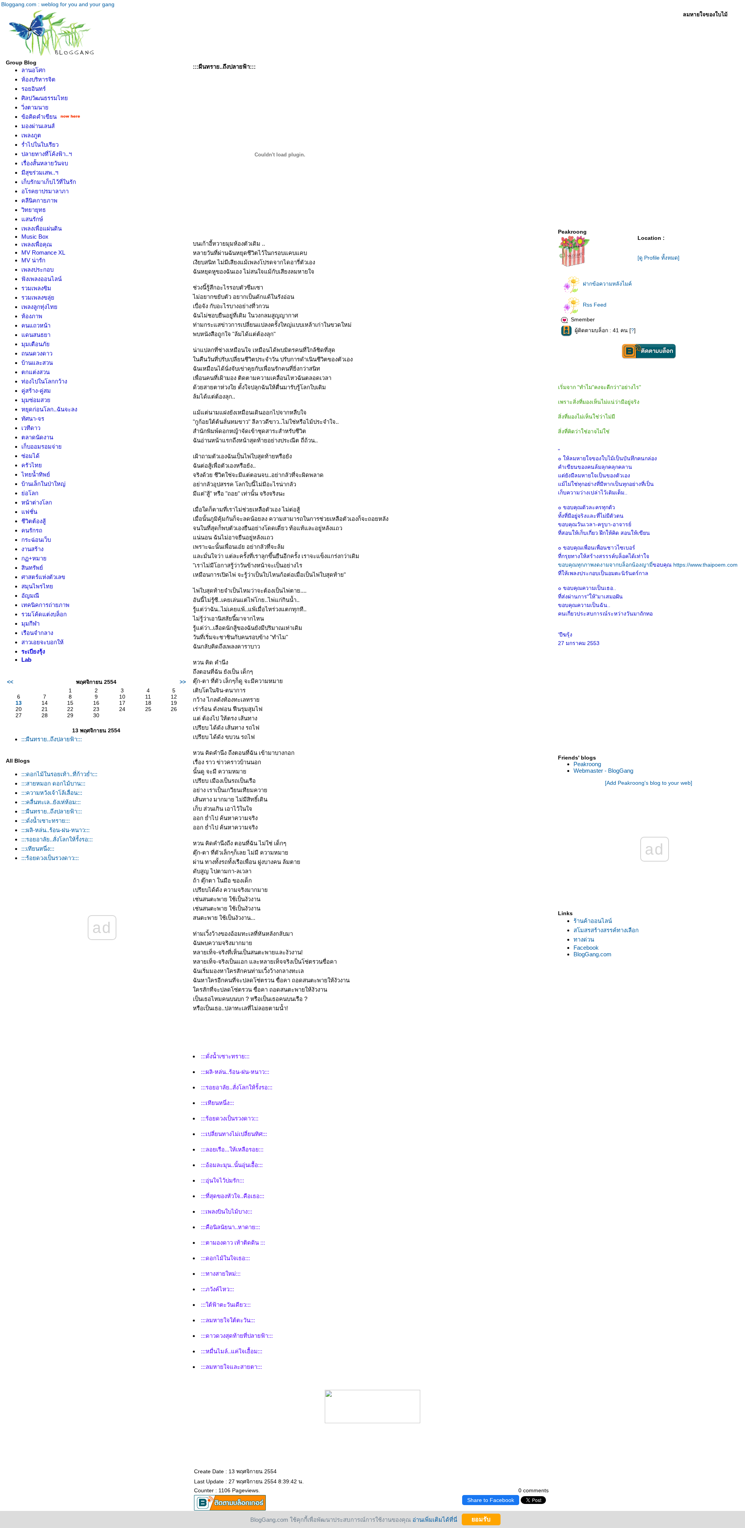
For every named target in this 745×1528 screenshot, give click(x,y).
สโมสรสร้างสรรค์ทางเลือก (606, 930)
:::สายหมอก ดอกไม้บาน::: (53, 783)
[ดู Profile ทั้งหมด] (658, 258)
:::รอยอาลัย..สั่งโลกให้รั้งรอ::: (57, 839)
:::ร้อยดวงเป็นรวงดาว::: (50, 858)
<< (10, 682)
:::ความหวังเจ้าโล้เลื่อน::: (51, 792)
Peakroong (587, 764)
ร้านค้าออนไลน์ (592, 920)
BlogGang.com (592, 954)
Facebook (586, 947)
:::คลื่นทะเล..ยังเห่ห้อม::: (51, 802)
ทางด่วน (583, 939)
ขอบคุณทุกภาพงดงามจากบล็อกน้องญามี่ (605, 565)
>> (183, 682)
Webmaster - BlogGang (603, 770)
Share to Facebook (490, 1500)
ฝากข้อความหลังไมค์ (607, 284)
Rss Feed (594, 305)
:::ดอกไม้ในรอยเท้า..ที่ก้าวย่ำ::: (59, 774)
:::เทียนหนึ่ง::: (37, 848)
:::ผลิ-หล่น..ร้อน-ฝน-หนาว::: (55, 830)
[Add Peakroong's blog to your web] (648, 783)
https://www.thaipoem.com (705, 565)
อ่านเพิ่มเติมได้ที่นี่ (434, 1519)
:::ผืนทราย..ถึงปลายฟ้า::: (51, 739)
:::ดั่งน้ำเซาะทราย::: (45, 820)
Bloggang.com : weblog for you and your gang (57, 4)
